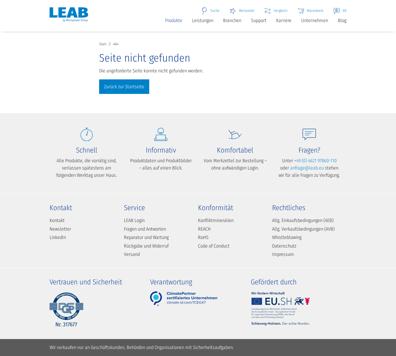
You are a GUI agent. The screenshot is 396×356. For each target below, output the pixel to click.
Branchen (232, 20)
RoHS (203, 237)
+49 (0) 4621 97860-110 (315, 161)
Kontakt (57, 220)
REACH (204, 229)
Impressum (283, 254)
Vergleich (280, 10)
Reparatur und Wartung (146, 237)
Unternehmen (314, 20)
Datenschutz (284, 246)
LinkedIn (58, 237)
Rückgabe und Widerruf (146, 246)
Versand (132, 254)
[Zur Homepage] (69, 17)
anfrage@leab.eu (307, 168)
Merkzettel (246, 10)
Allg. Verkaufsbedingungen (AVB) (303, 229)
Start (103, 44)
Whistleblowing (286, 237)
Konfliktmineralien (216, 220)
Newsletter (60, 229)
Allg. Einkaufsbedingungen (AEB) (303, 220)
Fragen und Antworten (145, 229)
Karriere (283, 20)
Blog (342, 20)
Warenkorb (315, 10)
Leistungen (202, 20)
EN (344, 10)
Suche (215, 10)
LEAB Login (134, 220)
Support (258, 20)
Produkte (173, 20)
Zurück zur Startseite (124, 87)
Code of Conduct (214, 246)
